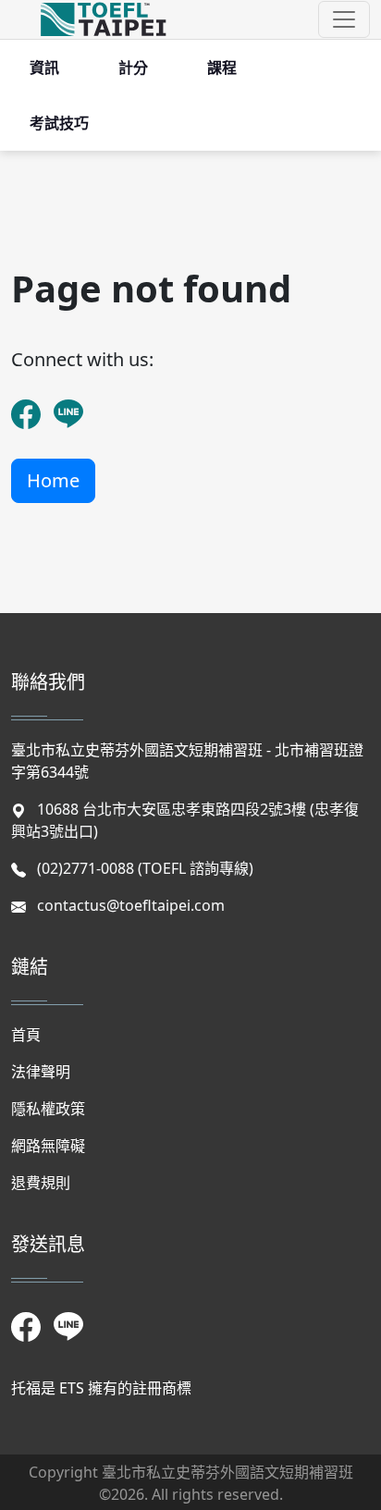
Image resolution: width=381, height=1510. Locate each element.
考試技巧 (59, 123)
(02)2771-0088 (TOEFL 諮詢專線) (145, 868)
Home (53, 480)
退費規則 (40, 1182)
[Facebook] (25, 402)
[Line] (67, 402)
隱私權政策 (48, 1109)
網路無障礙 (48, 1146)
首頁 (26, 1035)
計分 (133, 67)
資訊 (44, 67)
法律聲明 (40, 1072)
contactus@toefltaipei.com (131, 905)
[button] (344, 19)
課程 (222, 67)
